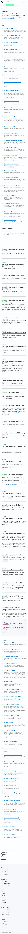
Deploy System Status (6, 910)
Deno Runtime (5, 869)
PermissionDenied (10, 484)
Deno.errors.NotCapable (10, 155)
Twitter (3, 900)
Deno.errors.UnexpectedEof (11, 203)
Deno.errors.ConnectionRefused (12, 82)
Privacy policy (3, 859)
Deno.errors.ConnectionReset (12, 90)
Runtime (2, 4)
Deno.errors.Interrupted (10, 116)
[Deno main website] (2, 2)
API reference (10, 4)
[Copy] (26, 620)
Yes (3, 852)
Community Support (6, 909)
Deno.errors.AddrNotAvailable (12, 35)
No (3, 855)
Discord (3, 891)
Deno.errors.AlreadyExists (11, 42)
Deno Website (5, 921)
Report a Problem (5, 914)
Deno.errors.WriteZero (10, 220)
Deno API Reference (6, 874)
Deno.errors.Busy (8, 67)
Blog (3, 923)
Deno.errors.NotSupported (11, 177)
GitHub (3, 893)
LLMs (3, 926)
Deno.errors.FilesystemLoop (11, 101)
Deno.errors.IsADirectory (10, 133)
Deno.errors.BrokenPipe (10, 56)
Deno (2, 8)
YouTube (3, 895)
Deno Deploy (4, 881)
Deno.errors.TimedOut (10, 195)
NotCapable (9, 547)
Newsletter (4, 902)
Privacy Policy (5, 924)
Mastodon (4, 898)
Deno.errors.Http (8, 107)
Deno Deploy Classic (6, 883)
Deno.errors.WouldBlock (10, 211)
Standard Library (5, 872)
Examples (17, 4)
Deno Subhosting (5, 885)
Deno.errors (7, 231)
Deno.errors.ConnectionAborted (12, 75)
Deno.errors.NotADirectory (11, 147)
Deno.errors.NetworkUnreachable (13, 140)
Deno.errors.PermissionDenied (12, 186)
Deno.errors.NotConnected (11, 164)
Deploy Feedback (5, 912)
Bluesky (3, 897)
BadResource (19, 412)
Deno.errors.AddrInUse (10, 28)
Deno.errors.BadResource (11, 49)
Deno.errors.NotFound (10, 170)
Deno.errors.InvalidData (10, 126)
